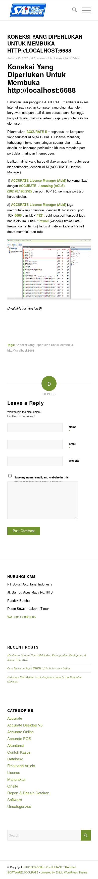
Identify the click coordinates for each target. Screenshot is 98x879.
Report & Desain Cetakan (28, 792)
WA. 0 (11, 616)
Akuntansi (15, 745)
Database (15, 758)
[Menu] (84, 10)
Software (14, 799)
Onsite (12, 786)
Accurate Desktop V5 (24, 724)
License (57, 58)
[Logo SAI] (40, 10)
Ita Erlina (74, 58)
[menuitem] (72, 10)
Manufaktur (16, 779)
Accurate (14, 718)
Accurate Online (20, 731)
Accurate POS (19, 738)
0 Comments (39, 58)
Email (72, 446)
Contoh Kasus (19, 752)
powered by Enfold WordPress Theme (64, 872)
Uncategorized (19, 806)
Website (74, 460)
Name (72, 429)
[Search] (72, 10)
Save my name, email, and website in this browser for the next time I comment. (41, 479)
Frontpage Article (21, 765)
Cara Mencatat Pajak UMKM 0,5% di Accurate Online (38, 668)
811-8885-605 (26, 616)
